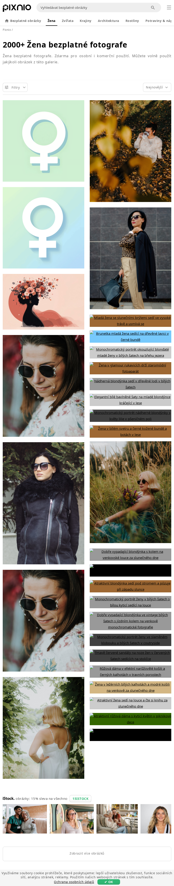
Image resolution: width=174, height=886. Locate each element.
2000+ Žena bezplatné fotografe (65, 44)
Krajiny (86, 21)
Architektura (108, 21)
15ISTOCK (80, 798)
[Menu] (169, 7)
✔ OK (108, 882)
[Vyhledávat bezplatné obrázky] (153, 7)
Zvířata (68, 21)
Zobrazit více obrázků (87, 853)
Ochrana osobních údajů (74, 882)
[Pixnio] (17, 9)
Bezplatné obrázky (25, 21)
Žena (52, 21)
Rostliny (132, 21)
